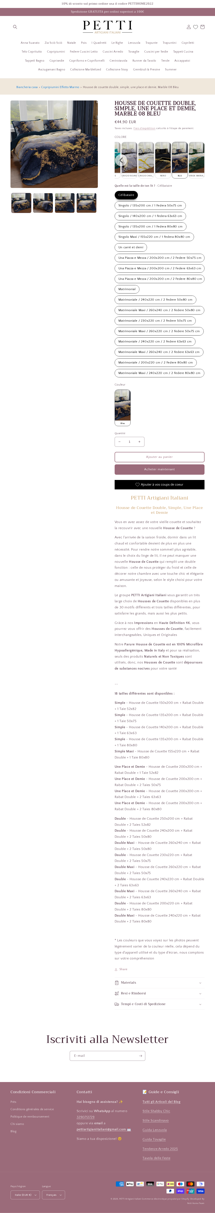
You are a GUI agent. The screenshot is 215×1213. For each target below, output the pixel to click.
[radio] (129, 160)
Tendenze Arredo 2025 (160, 1149)
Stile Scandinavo (156, 1120)
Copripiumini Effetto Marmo (60, 87)
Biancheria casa (27, 87)
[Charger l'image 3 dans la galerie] (65, 203)
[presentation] (121, 160)
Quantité (120, 433)
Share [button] (123, 969)
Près (13, 1102)
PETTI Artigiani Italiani (130, 1199)
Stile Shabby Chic (156, 1111)
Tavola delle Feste (156, 1158)
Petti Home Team (196, 1203)
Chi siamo (17, 1124)
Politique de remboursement (29, 1116)
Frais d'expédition (145, 128)
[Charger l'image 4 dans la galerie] (86, 203)
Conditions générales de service (32, 1109)
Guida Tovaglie (154, 1139)
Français (51, 1194)
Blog (13, 1131)
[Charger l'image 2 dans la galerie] (43, 203)
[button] (15, 27)
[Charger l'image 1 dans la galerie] (21, 203)
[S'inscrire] (140, 1056)
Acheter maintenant (159, 469)
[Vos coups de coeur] (195, 27)
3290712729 (86, 1117)
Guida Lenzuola (155, 1130)
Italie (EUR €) (23, 1194)
